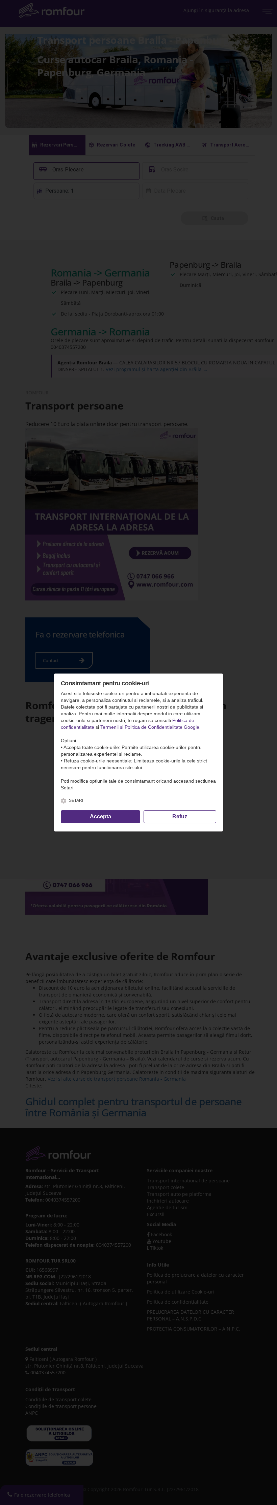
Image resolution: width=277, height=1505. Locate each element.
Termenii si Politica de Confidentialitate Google (149, 727)
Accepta (100, 816)
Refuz (179, 816)
